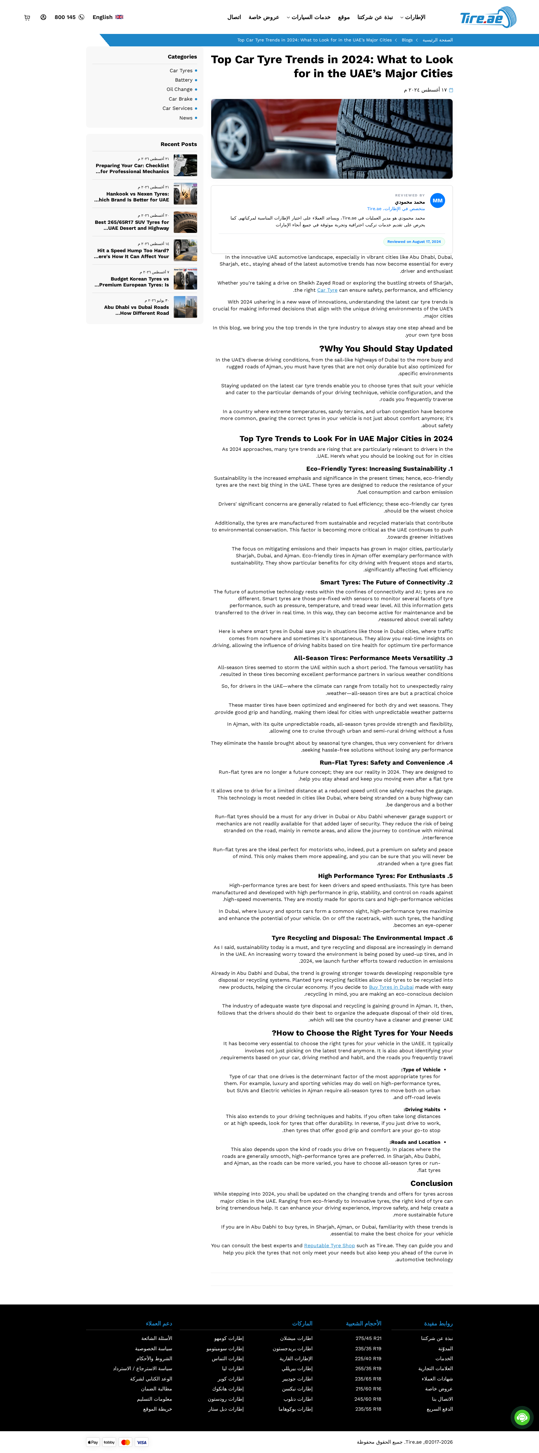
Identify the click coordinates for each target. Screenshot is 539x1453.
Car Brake (180, 99)
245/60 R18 (367, 1399)
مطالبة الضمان (156, 1389)
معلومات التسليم (154, 1399)
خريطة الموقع (157, 1409)
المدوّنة (445, 1349)
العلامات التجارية (435, 1368)
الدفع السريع (440, 1409)
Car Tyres (181, 70)
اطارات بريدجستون (293, 1349)
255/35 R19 (368, 1368)
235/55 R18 (368, 1409)
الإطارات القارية (296, 1358)
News (185, 118)
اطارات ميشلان (296, 1338)
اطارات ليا (233, 1368)
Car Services (177, 108)
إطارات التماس (228, 1358)
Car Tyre (327, 290)
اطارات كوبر (231, 1379)
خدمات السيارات (311, 17)
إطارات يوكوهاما (296, 1409)
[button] (422, 1325)
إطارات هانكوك (228, 1389)
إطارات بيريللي (297, 1368)
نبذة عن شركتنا (375, 17)
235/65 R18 (368, 1379)
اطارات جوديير (297, 1379)
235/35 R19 (368, 1349)
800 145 (65, 17)
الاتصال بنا (442, 1399)
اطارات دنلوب (298, 1399)
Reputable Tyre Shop (329, 1245)
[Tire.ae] (488, 17)
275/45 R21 (368, 1338)
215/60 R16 (368, 1389)
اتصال (234, 17)
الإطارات (415, 17)
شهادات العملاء (437, 1379)
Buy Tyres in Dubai (391, 987)
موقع (344, 17)
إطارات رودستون (226, 1399)
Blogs (407, 39)
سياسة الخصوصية (153, 1349)
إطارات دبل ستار (226, 1409)
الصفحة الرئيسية (438, 39)
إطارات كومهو (229, 1338)
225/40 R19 (368, 1358)
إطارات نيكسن (297, 1389)
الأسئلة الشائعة (156, 1338)
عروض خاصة (264, 17)
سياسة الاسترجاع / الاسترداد (142, 1368)
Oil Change (179, 89)
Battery (183, 80)
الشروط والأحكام (154, 1358)
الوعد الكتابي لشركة (151, 1379)
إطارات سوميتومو (225, 1349)
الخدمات (444, 1358)
